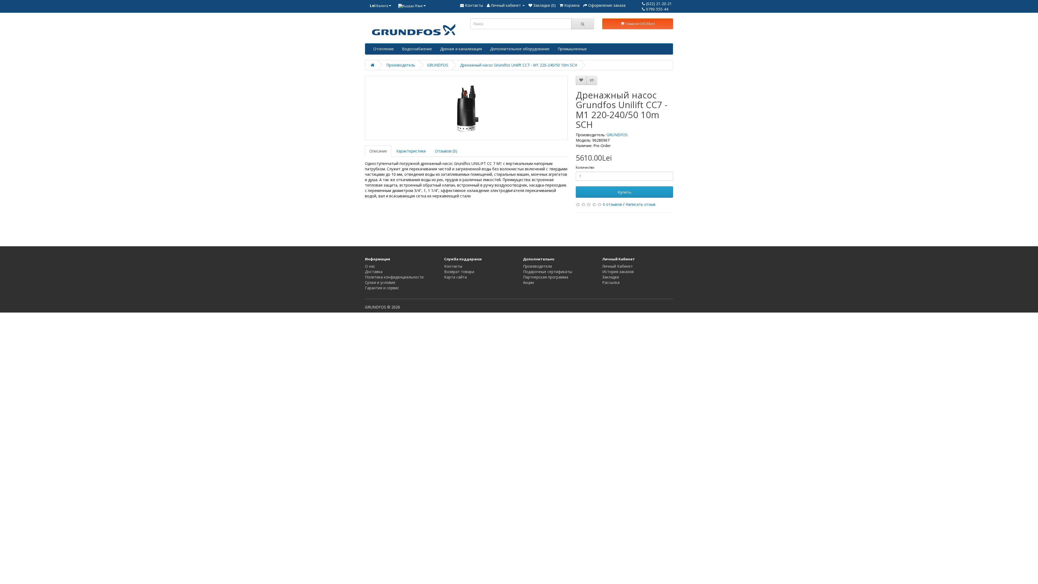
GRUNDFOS (437, 65)
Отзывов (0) (446, 151)
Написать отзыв (641, 204)
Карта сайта (455, 277)
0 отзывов (612, 204)
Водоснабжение (417, 48)
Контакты (453, 266)
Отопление (383, 48)
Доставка (373, 271)
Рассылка (611, 282)
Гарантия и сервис (382, 287)
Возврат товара (459, 271)
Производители (537, 266)
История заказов (618, 271)
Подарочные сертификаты (547, 271)
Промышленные (572, 48)
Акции (528, 282)
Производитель (400, 65)
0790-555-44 (656, 9)
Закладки (610, 277)
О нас (370, 266)
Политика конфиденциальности (394, 277)
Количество (585, 167)
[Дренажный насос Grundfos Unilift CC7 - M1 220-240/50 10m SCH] (466, 108)
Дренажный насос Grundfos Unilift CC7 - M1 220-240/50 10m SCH (518, 65)
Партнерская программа (545, 277)
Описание (378, 151)
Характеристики (411, 151)
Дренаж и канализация (461, 48)
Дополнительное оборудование (520, 48)
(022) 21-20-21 (658, 3)
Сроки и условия (380, 282)
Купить (624, 192)
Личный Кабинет (617, 266)
